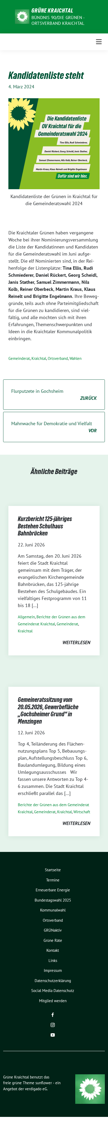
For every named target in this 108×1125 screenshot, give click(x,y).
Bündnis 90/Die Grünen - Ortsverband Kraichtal (58, 20)
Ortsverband (58, 358)
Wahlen (75, 358)
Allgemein (26, 616)
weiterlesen (76, 642)
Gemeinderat (19, 358)
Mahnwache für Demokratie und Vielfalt (54, 427)
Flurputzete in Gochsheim (54, 394)
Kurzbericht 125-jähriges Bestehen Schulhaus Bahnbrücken (45, 526)
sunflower (43, 1082)
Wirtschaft (81, 811)
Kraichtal (38, 358)
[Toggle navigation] (99, 41)
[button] (9, 1115)
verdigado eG (36, 1088)
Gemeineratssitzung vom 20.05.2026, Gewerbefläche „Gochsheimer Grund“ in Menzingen (48, 710)
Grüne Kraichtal (52, 10)
